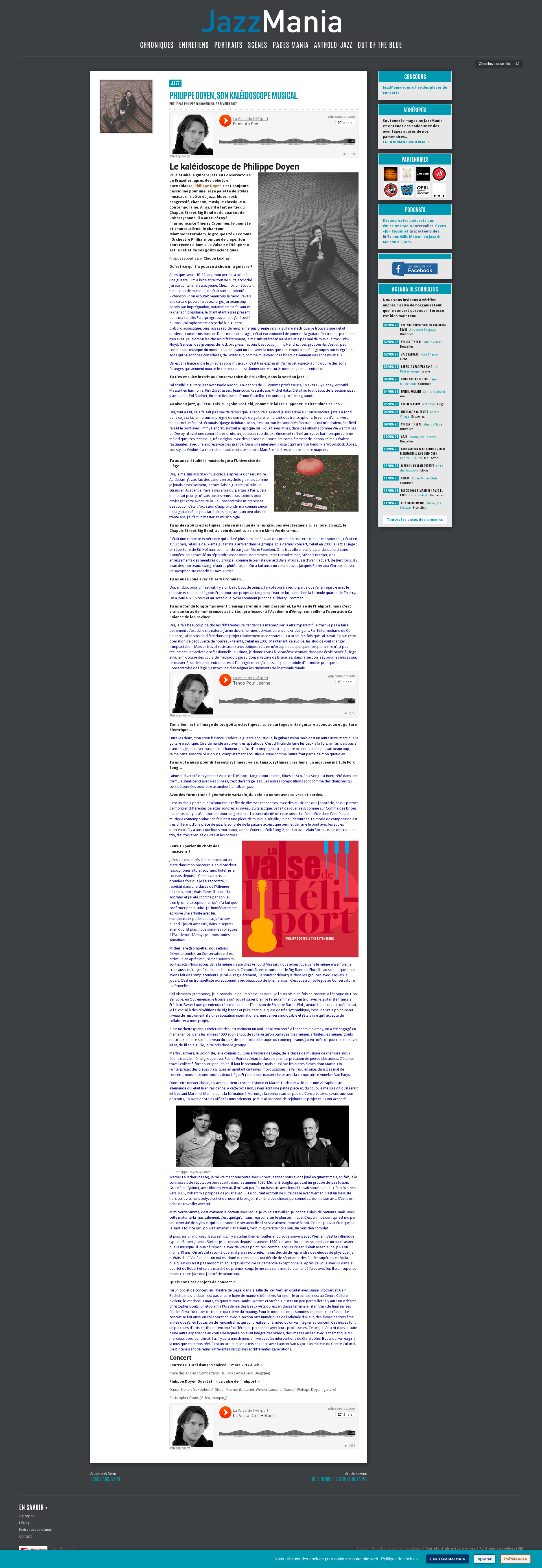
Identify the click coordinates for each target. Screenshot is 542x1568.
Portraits (228, 45)
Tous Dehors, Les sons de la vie (339, 1479)
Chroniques (157, 45)
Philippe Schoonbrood (199, 103)
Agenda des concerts (415, 289)
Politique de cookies (399, 1558)
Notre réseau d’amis (35, 1529)
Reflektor (428, 404)
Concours (415, 77)
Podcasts (415, 210)
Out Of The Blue (380, 45)
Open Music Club (424, 478)
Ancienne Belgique (422, 330)
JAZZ (175, 83)
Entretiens (194, 45)
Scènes (257, 45)
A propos (26, 1516)
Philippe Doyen (208, 186)
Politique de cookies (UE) (501, 1549)
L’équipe (25, 1523)
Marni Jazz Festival (423, 437)
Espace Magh (418, 495)
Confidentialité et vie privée (450, 1549)
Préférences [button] (515, 1559)
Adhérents (415, 110)
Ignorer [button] (484, 1559)
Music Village (432, 342)
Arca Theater (430, 354)
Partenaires (415, 159)
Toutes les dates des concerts (415, 519)
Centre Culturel (434, 392)
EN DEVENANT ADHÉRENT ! (406, 142)
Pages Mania (291, 45)
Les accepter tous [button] (447, 1559)
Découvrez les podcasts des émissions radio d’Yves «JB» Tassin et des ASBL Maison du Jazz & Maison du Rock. (414, 231)
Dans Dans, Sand (105, 1479)
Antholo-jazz (333, 45)
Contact (25, 1536)
